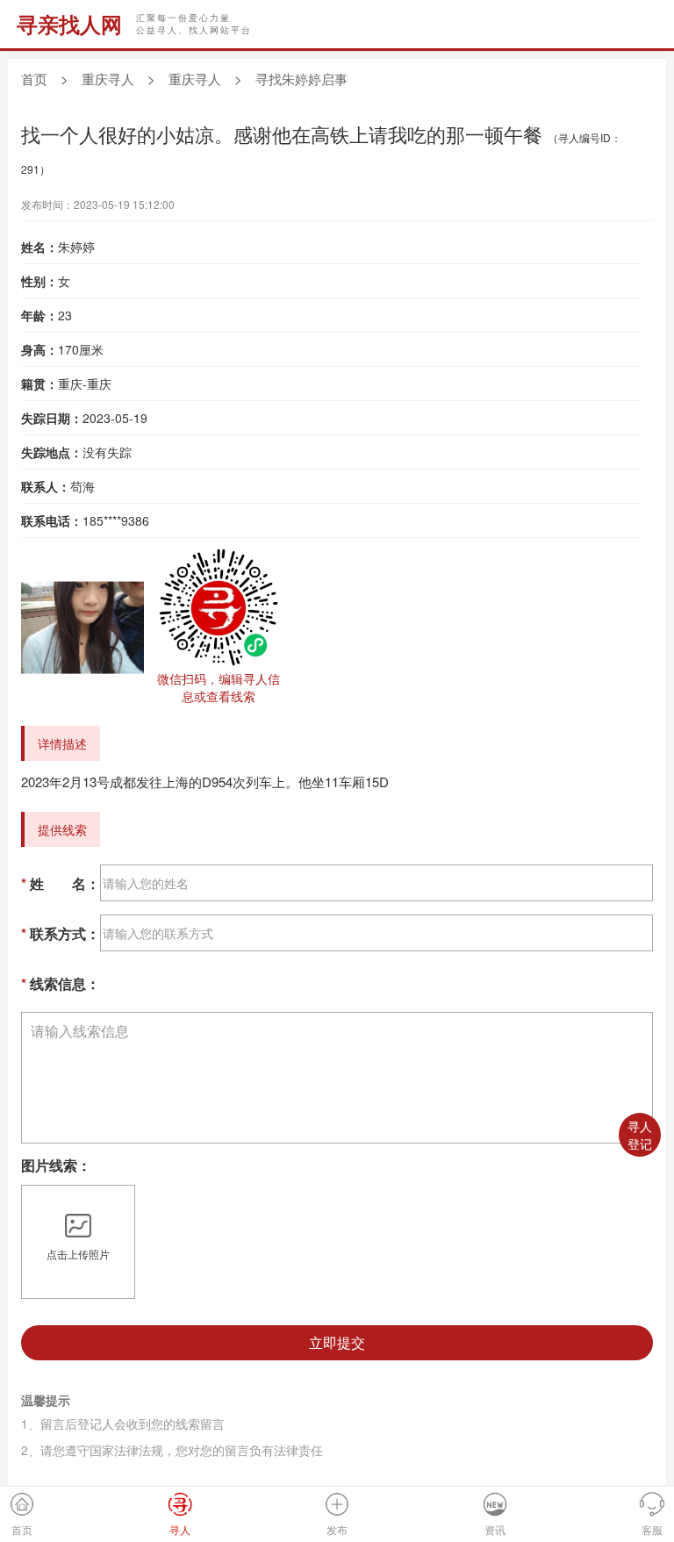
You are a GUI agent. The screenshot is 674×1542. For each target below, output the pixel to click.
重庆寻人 (108, 78)
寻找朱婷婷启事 (301, 78)
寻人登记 (639, 1134)
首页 (34, 78)
